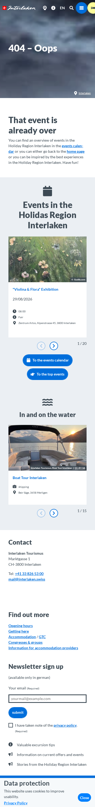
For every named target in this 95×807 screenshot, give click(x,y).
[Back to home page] (19, 8)
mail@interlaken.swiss (26, 579)
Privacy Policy (15, 803)
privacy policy (65, 725)
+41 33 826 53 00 (29, 573)
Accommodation (22, 636)
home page (75, 151)
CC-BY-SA (80, 468)
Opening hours (20, 625)
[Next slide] (54, 346)
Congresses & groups (25, 642)
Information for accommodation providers (43, 648)
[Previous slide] (41, 346)
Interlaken (85, 93)
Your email (23, 688)
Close (84, 797)
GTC (42, 636)
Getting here (18, 631)
